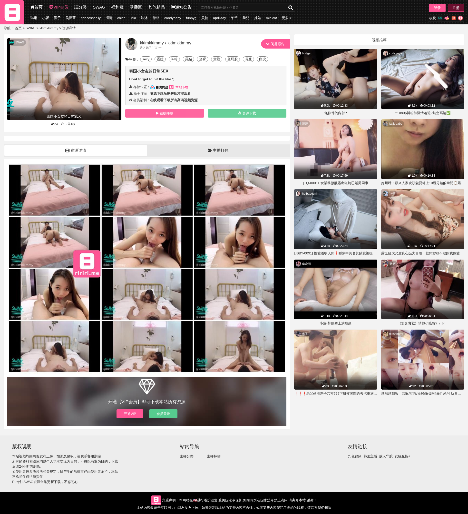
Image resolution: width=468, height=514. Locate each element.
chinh (121, 18)
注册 (456, 8)
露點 (188, 59)
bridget (306, 53)
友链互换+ (402, 456)
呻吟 (174, 59)
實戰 (216, 59)
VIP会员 (60, 7)
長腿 (248, 59)
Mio (133, 18)
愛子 (57, 18)
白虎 (262, 59)
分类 (82, 7)
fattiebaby (395, 123)
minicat (271, 18)
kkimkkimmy (48, 28)
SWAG (99, 7)
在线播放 (166, 113)
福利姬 (117, 7)
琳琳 (33, 18)
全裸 (202, 59)
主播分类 (187, 456)
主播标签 (214, 456)
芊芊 (234, 18)
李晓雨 (306, 264)
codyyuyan (396, 53)
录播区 (136, 7)
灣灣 (109, 18)
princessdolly (91, 18)
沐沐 (144, 18)
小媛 (45, 18)
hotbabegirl (309, 193)
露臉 (160, 59)
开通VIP (130, 414)
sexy (145, 59)
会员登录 (163, 414)
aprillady (219, 18)
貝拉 (204, 18)
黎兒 (246, 18)
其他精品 (156, 7)
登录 (437, 8)
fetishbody (396, 334)
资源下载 (249, 113)
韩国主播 (370, 456)
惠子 (305, 334)
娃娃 (257, 18)
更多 (286, 18)
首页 (38, 7)
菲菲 (156, 18)
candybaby (172, 18)
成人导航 (386, 456)
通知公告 (183, 7)
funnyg (191, 18)
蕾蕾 (305, 123)
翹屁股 (232, 59)
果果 (392, 264)
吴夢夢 (71, 18)
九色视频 (354, 456)
